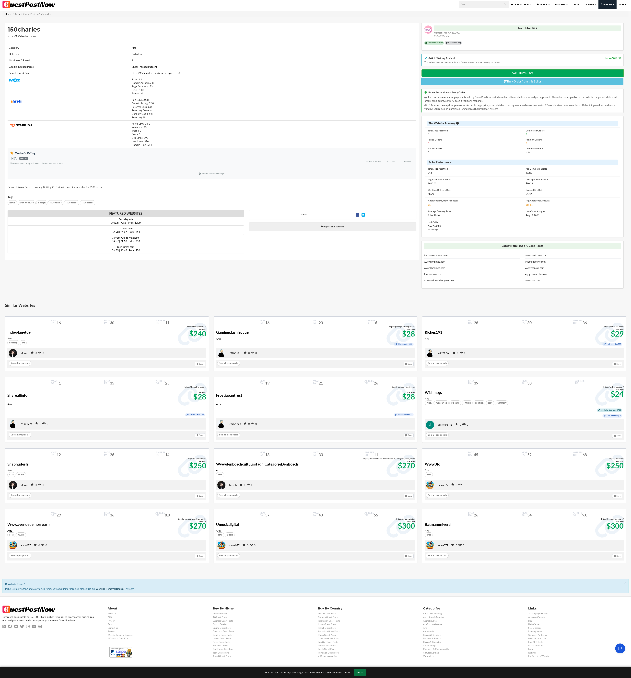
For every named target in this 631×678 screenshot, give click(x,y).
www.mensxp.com (534, 268)
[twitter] (22, 626)
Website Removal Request (111, 588)
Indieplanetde (19, 332)
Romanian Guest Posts (328, 653)
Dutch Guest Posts (327, 635)
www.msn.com (532, 280)
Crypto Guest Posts (222, 628)
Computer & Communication (436, 649)
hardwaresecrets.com (435, 255)
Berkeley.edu (126, 221)
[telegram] (16, 626)
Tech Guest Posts (221, 653)
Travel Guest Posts (222, 656)
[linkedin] (4, 626)
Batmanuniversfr (439, 524)
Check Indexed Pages (143, 66)
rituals (467, 403)
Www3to (432, 464)
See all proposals (20, 363)
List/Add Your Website (538, 656)
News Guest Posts (221, 642)
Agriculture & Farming (433, 617)
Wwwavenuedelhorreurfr (28, 524)
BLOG (577, 4)
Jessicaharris (445, 424)
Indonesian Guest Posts (329, 621)
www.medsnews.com (536, 255)
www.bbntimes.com (434, 261)
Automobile (428, 631)
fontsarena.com (432, 274)
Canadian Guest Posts (328, 638)
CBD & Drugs (429, 645)
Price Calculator (535, 645)
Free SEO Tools (535, 642)
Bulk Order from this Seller (524, 81)
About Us (112, 613)
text (490, 403)
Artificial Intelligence (432, 624)
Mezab (24, 353)
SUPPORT (590, 4)
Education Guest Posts (223, 631)
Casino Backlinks (221, 624)
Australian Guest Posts (329, 631)
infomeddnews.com (535, 261)
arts (11, 474)
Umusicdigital (227, 524)
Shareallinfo (17, 395)
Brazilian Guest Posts (328, 642)
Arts (17, 14)
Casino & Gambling (432, 642)
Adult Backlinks (220, 613)
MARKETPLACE (522, 4)
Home (8, 14)
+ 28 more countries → (329, 656)
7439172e (235, 353)
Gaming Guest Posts (222, 635)
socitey (13, 342)
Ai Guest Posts (220, 617)
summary (501, 403)
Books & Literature (432, 635)
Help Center (534, 624)
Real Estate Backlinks (223, 649)
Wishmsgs (433, 392)
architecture (26, 202)
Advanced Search (536, 617)
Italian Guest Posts (327, 624)
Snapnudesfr (17, 464)
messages (441, 403)
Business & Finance (432, 638)
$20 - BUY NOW (522, 73)
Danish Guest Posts (327, 645)
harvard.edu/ (126, 230)
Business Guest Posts (223, 621)
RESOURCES (561, 4)
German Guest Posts (328, 617)
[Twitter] (363, 214)
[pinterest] (40, 626)
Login (622, 4)
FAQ (110, 617)
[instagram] (28, 626)
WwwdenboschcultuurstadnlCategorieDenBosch (257, 464)
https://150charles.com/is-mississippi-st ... (155, 73)
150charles (56, 202)
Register (608, 4)
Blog (530, 621)
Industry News (535, 631)
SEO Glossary (534, 628)
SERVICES (544, 4)
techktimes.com (126, 248)
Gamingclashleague (232, 332)
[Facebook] (357, 214)
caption (479, 403)
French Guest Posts (327, 628)
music (21, 474)
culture (455, 403)
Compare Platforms (537, 635)
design (42, 202)
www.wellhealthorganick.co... (439, 280)
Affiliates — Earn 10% (118, 638)
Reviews (112, 631)
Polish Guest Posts (327, 649)
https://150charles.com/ (21, 36)
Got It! (360, 672)
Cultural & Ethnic (431, 653)
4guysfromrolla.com (536, 274)
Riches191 (433, 332)
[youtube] (34, 626)
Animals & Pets (430, 621)
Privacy (111, 621)
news (12, 202)
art (23, 342)
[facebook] (10, 626)
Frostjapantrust (229, 395)
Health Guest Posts (222, 638)
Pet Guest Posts (220, 645)
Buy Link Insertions (537, 638)
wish (429, 403)
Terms (111, 624)
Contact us (113, 628)
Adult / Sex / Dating (432, 613)
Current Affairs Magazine (126, 239)
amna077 (443, 485)
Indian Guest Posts (327, 613)
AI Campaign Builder (538, 613)
